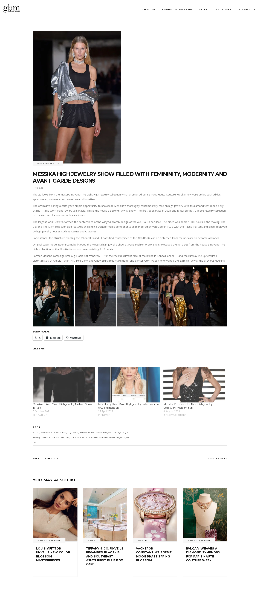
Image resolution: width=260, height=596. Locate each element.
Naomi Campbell (61, 437)
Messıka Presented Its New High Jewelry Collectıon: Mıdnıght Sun (187, 405)
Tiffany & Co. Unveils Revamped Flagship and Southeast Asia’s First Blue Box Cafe (104, 556)
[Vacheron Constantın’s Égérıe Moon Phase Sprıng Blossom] (155, 514)
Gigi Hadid (73, 432)
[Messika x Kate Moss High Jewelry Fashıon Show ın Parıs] (64, 385)
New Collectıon (48, 163)
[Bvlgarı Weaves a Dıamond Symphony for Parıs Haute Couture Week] (205, 514)
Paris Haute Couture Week (84, 437)
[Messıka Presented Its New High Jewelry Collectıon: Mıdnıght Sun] (194, 385)
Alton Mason (59, 432)
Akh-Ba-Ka (46, 432)
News (91, 540)
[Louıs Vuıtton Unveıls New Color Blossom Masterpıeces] (55, 514)
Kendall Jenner (87, 432)
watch (142, 540)
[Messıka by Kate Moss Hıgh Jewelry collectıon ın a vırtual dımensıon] (129, 385)
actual (36, 432)
